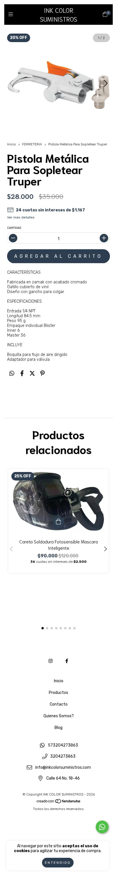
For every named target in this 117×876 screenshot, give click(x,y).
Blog (58, 727)
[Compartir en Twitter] (32, 373)
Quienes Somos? (58, 716)
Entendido (58, 863)
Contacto (59, 704)
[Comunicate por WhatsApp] (102, 827)
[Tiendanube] (59, 803)
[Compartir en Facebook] (22, 373)
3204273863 (63, 756)
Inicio (11, 144)
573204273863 (63, 745)
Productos (58, 692)
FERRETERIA (32, 144)
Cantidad (14, 228)
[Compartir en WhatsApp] (11, 373)
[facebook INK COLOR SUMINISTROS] (66, 661)
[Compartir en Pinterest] (42, 373)
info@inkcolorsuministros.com (63, 767)
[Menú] (12, 14)
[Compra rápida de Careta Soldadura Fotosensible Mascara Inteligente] (58, 522)
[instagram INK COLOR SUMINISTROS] (50, 661)
